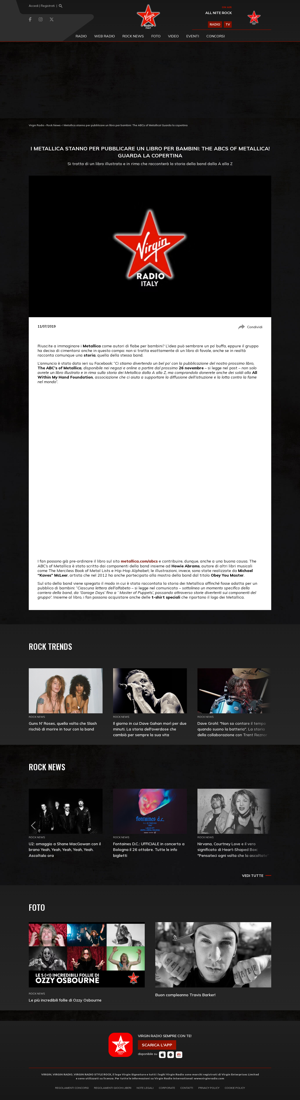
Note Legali (145, 1087)
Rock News (133, 36)
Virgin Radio (36, 125)
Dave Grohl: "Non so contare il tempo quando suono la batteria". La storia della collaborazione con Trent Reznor (232, 729)
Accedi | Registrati (42, 6)
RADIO (215, 24)
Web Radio (104, 36)
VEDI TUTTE (252, 875)
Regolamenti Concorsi (72, 1087)
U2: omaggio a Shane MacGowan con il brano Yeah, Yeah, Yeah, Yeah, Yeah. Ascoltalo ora (65, 849)
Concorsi (215, 36)
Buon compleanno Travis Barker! (185, 994)
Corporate (167, 1087)
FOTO (156, 36)
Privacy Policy (208, 1087)
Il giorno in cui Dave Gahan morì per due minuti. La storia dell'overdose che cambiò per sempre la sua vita (149, 729)
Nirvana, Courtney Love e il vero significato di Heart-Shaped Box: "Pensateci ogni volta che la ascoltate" (233, 849)
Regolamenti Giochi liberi (112, 1087)
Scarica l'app (157, 1044)
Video (173, 36)
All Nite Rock (218, 13)
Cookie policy (235, 1087)
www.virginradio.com (209, 1078)
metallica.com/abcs (139, 561)
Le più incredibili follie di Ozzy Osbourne (65, 1000)
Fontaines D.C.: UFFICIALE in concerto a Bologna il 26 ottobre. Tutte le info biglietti (148, 849)
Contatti (186, 1087)
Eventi (192, 36)
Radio (81, 36)
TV (228, 24)
